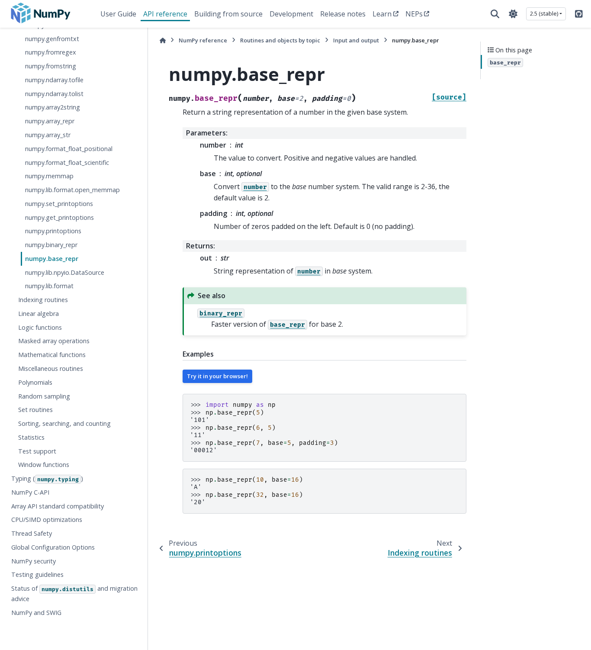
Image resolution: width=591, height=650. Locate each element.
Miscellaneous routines (50, 368)
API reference (165, 14)
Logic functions (40, 327)
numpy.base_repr (51, 258)
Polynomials (35, 382)
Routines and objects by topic (280, 40)
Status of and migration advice (74, 594)
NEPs (414, 14)
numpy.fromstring (50, 66)
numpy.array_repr (49, 121)
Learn (382, 14)
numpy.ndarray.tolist (54, 94)
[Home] (163, 40)
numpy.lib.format (49, 286)
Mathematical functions (52, 355)
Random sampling (44, 396)
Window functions (43, 465)
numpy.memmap (49, 176)
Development (291, 14)
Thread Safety (31, 534)
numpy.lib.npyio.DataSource (64, 272)
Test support (37, 451)
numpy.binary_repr (51, 245)
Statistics (31, 437)
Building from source (228, 14)
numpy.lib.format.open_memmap (72, 190)
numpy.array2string (52, 107)
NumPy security (33, 561)
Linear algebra (38, 313)
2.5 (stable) (544, 13)
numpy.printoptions (53, 231)
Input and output (356, 40)
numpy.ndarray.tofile (54, 80)
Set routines (35, 410)
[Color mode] (513, 13)
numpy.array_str (48, 135)
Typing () (47, 479)
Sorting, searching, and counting (64, 423)
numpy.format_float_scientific (67, 162)
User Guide (118, 14)
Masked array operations (54, 341)
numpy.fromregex (50, 52)
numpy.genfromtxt (52, 39)
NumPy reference (203, 40)
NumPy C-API (30, 492)
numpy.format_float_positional (68, 149)
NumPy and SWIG (36, 612)
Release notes (343, 14)
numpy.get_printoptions (59, 217)
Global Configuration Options (53, 547)
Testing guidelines (37, 575)
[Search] (495, 13)
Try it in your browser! (217, 376)
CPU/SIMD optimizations (46, 520)
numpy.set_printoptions (59, 204)
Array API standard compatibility (57, 506)
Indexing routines (43, 300)
